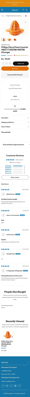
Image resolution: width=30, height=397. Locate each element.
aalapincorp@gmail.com (8, 381)
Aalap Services (5, 44)
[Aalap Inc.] (15, 10)
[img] (5, 189)
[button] (4, 3)
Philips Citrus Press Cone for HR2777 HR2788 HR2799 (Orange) (7, 343)
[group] (15, 28)
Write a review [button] (15, 177)
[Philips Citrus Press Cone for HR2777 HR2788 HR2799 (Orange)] (7, 335)
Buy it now (15, 68)
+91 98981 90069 (6, 371)
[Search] (23, 10)
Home (2, 16)
